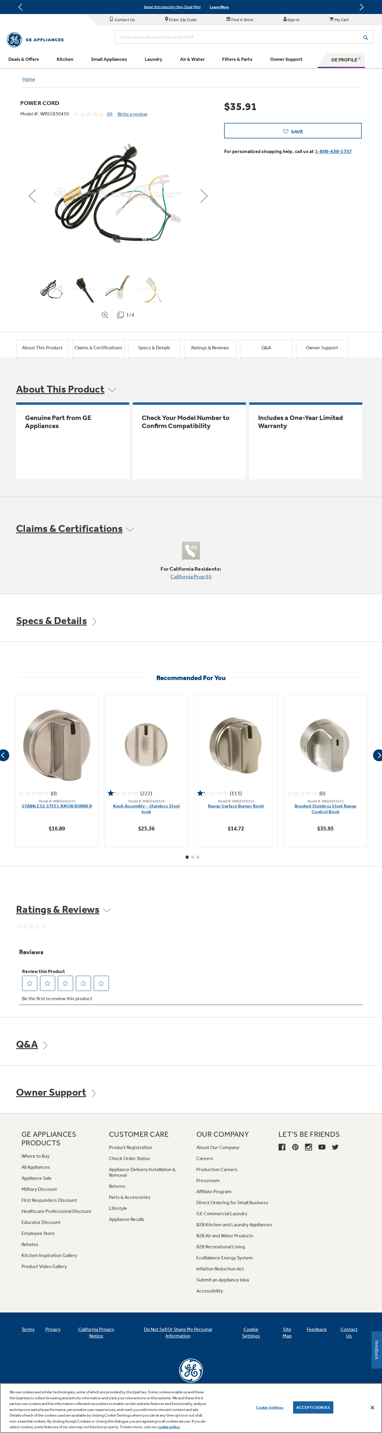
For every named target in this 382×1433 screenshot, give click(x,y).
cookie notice (169, 1427)
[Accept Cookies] (372, 1407)
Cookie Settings (270, 1407)
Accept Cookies (313, 1407)
